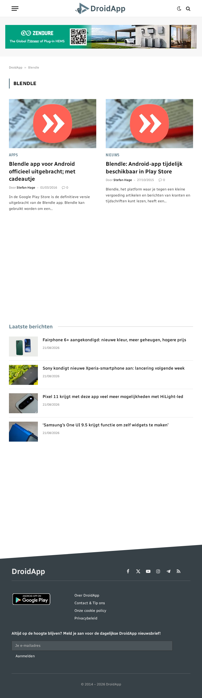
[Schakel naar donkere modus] (179, 8)
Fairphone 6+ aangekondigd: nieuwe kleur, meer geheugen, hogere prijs (114, 339)
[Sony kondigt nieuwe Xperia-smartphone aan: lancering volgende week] (23, 375)
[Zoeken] (187, 8)
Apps (13, 155)
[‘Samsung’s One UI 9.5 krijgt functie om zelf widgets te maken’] (23, 432)
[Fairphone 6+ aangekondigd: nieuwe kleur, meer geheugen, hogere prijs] (23, 346)
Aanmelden (25, 656)
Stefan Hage (26, 187)
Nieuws (113, 155)
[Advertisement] (101, 275)
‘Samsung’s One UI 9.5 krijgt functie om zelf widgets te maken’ (105, 424)
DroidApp (15, 67)
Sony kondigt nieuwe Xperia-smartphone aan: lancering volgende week (114, 368)
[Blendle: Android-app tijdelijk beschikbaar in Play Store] (149, 123)
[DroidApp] (101, 8)
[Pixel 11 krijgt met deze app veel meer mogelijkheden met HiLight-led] (23, 403)
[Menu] (15, 8)
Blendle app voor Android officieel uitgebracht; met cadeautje (42, 171)
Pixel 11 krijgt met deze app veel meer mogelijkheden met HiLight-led (113, 396)
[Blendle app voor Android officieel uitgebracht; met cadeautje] (52, 123)
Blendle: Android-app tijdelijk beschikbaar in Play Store (144, 168)
